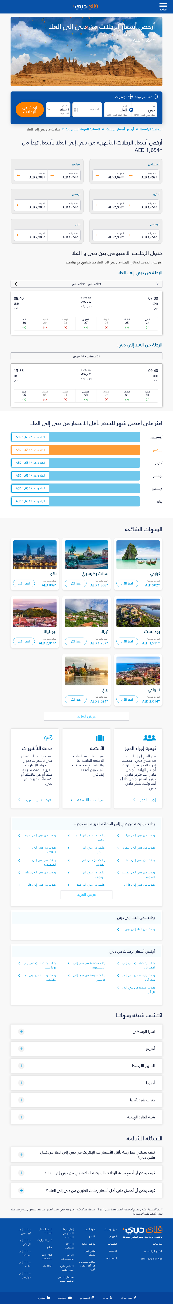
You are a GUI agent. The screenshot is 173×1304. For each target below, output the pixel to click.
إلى (125, 106)
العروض (112, 1236)
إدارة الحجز (90, 1229)
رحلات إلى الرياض (25, 1242)
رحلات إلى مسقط (25, 1253)
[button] (86, 1032)
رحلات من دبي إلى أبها (140, 835)
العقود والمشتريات (67, 1257)
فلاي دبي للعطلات (46, 1256)
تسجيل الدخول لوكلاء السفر (66, 1279)
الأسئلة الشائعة (69, 1246)
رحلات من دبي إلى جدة (91, 884)
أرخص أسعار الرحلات (120, 129)
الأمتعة (113, 1251)
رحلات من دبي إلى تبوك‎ (40, 872)
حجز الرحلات (110, 1229)
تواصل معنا (88, 1244)
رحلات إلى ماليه (25, 1264)
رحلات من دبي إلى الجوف (40, 835)
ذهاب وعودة (143, 96)
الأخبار (92, 1236)
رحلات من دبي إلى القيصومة (44, 862)
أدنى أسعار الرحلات (45, 1231)
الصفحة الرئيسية (151, 129)
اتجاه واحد (120, 96)
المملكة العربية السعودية (83, 129)
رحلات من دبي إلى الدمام (139, 847)
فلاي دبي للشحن (89, 1253)
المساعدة (112, 1258)
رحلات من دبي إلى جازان (139, 884)
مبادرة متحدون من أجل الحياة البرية (87, 1265)
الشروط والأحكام (153, 1251)
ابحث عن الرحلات (30, 109)
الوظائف (47, 1266)
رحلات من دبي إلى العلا (140, 860)
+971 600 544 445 (151, 1259)
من (153, 106)
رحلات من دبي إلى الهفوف (93, 874)
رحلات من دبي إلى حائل (41, 884)
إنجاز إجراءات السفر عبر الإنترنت (67, 1233)
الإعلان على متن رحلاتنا (67, 1268)
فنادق (49, 1247)
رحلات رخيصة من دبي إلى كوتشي (89, 977)
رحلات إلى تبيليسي (25, 1231)
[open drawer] (163, 5)
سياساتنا (157, 1244)
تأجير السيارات (44, 1240)
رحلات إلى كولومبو (25, 1275)
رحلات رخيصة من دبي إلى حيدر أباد (139, 977)
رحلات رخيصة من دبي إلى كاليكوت (40, 977)
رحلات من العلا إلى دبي (140, 929)
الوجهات (112, 1244)
